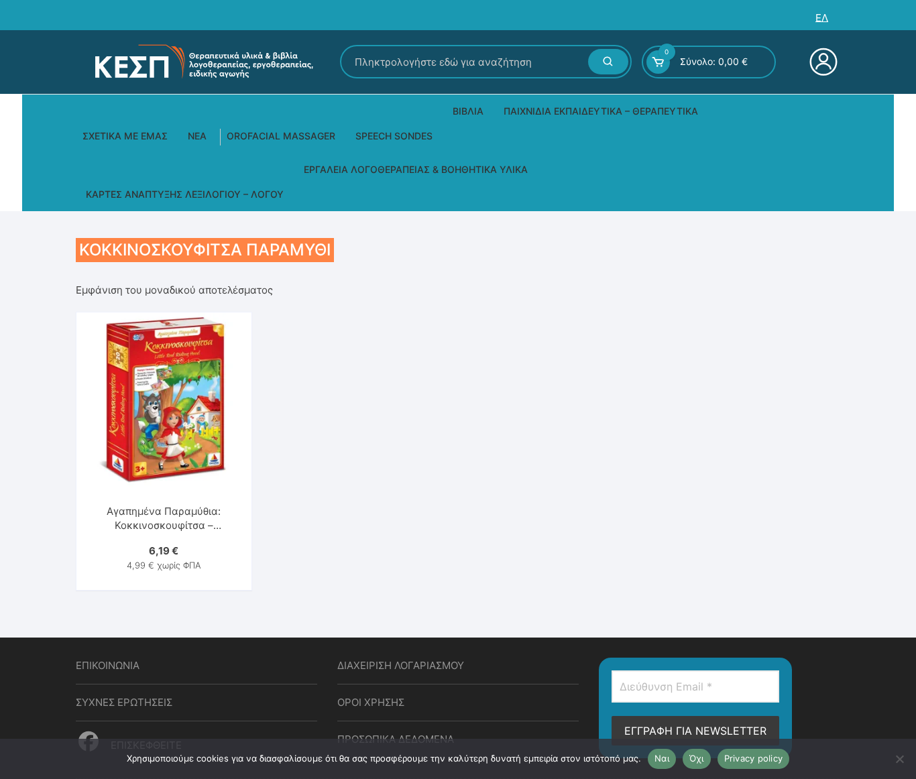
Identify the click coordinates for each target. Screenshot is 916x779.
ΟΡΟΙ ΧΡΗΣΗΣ (370, 702)
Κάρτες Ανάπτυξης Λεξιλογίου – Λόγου (185, 194)
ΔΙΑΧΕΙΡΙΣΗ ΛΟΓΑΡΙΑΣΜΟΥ (400, 665)
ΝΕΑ (197, 135)
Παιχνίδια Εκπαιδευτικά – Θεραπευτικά (601, 111)
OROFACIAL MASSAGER (281, 135)
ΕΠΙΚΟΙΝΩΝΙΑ (107, 665)
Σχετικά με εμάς (125, 135)
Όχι (696, 758)
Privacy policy (753, 758)
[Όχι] (899, 759)
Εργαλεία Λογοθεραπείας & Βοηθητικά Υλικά (416, 169)
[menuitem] (822, 18)
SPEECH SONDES (394, 135)
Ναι (661, 758)
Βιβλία (468, 111)
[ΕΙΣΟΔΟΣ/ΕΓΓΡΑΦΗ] (822, 62)
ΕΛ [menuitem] (821, 17)
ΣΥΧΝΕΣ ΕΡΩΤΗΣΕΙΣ (124, 702)
